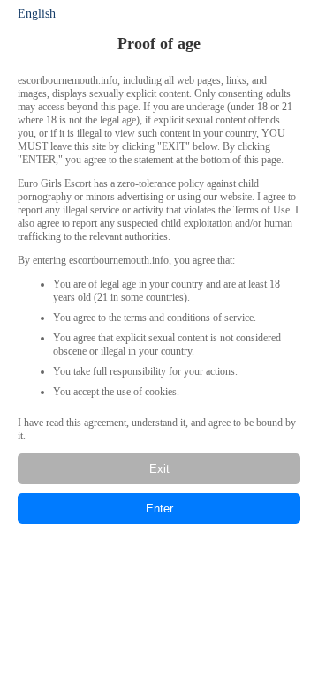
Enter (159, 508)
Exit (159, 468)
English (37, 13)
